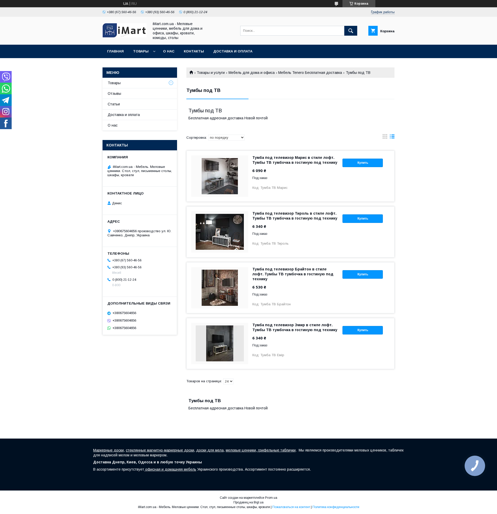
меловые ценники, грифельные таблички (261, 450)
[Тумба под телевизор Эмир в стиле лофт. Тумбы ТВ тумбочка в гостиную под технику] (219, 343)
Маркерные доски (108, 450)
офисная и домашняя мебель (170, 469)
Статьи (114, 104)
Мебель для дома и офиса (252, 73)
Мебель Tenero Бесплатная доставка (310, 73)
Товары (141, 51)
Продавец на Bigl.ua (248, 502)
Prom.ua (271, 498)
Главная (115, 51)
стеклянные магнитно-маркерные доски (160, 450)
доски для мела (210, 450)
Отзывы (114, 93)
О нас (168, 51)
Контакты (194, 51)
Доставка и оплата (232, 51)
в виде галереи (385, 137)
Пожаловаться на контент (291, 507)
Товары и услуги (211, 73)
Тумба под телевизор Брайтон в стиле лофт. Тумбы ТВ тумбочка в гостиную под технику (292, 274)
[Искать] (350, 31)
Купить (362, 163)
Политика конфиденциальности (335, 507)
